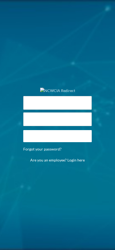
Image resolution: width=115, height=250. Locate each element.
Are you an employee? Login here (57, 160)
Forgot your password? (42, 149)
